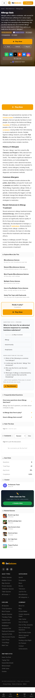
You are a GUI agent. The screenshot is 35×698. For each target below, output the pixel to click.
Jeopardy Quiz (6, 628)
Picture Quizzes (7, 586)
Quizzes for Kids (7, 634)
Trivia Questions (7, 608)
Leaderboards (6, 622)
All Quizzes (5, 605)
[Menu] (4, 3)
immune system (8, 117)
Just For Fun (22, 591)
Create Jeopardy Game (24, 615)
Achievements (23, 649)
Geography (22, 580)
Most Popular (6, 611)
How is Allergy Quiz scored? (12, 417)
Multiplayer (5, 625)
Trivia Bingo (5, 642)
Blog (20, 608)
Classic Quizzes (7, 577)
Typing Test (5, 660)
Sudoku (4, 671)
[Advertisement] (17, 84)
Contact (21, 646)
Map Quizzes (6, 583)
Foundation (6, 125)
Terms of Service (17, 684)
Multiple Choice (19, 32)
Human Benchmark (7, 663)
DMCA (25, 684)
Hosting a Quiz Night (25, 640)
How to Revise (23, 622)
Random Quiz (6, 620)
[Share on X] (3, 569)
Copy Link (18, 58)
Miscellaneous (10, 8)
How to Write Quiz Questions (24, 629)
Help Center (22, 619)
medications (15, 226)
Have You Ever (6, 657)
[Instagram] (28, 54)
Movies (21, 586)
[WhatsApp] (6, 54)
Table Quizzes (6, 591)
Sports (21, 577)
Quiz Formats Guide (25, 632)
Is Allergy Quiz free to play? (12, 412)
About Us (21, 605)
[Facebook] (24, 54)
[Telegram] (11, 54)
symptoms (6, 130)
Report (28, 46)
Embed (18, 46)
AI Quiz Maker (23, 611)
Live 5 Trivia (5, 639)
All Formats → (6, 594)
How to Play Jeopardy (26, 625)
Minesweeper (6, 666)
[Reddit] (20, 54)
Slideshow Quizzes (8, 589)
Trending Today (7, 617)
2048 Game (5, 668)
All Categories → (24, 597)
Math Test (5, 645)
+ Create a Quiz (17, 503)
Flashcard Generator (8, 631)
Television (22, 589)
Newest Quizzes (7, 614)
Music (20, 583)
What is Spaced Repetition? (23, 636)
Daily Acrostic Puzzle (8, 637)
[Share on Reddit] (11, 569)
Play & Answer (11, 386)
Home (2, 8)
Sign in (5, 428)
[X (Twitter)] (15, 54)
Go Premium (22, 643)
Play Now (18, 41)
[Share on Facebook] (7, 569)
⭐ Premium (28, 3)
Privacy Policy (7, 684)
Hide (29, 436)
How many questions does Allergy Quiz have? (15, 401)
